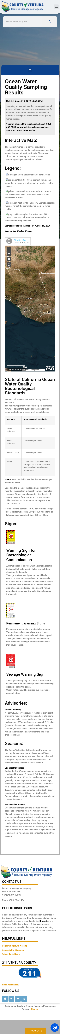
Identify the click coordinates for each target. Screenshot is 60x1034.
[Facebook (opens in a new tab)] (5, 999)
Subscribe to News (11, 954)
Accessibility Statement (13, 950)
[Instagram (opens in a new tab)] (24, 999)
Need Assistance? (10, 984)
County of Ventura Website (14, 946)
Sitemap (34, 1009)
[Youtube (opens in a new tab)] (18, 999)
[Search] (49, 21)
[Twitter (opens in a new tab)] (11, 999)
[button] (56, 6)
